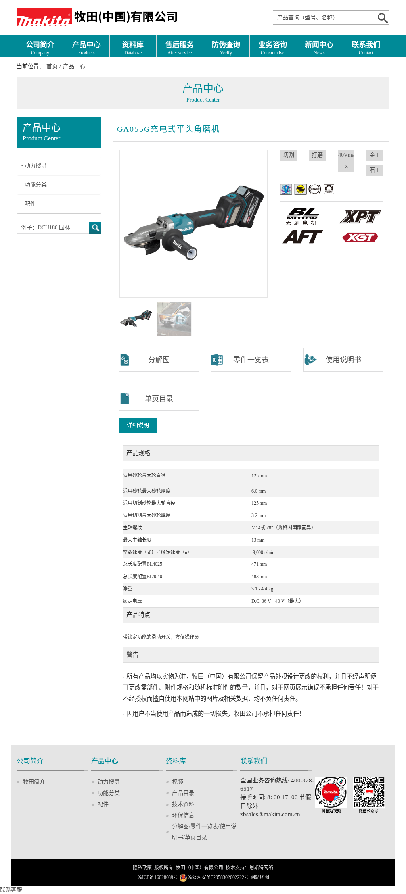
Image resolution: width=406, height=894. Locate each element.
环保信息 (183, 815)
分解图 (159, 360)
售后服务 (179, 48)
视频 (177, 782)
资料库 (133, 48)
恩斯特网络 (261, 868)
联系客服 (11, 890)
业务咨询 (273, 48)
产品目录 (183, 793)
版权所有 (163, 868)
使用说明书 (343, 360)
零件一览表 (251, 360)
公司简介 (40, 48)
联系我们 (366, 48)
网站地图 (259, 877)
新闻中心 (319, 48)
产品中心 (86, 48)
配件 (30, 204)
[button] (258, 223)
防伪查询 (226, 48)
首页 (51, 66)
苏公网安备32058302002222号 (218, 877)
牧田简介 (34, 782)
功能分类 (36, 185)
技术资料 (183, 804)
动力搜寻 (36, 166)
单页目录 (159, 399)
